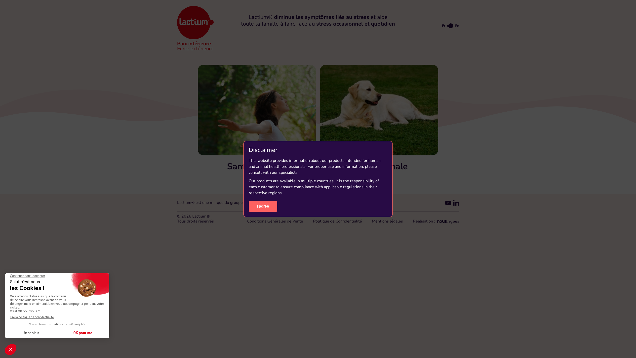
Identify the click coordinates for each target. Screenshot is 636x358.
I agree (263, 206)
